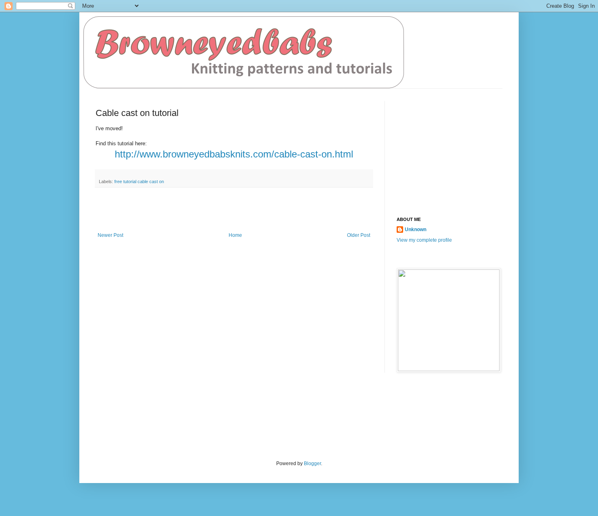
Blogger (312, 463)
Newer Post (110, 235)
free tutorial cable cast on (139, 181)
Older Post (358, 235)
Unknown (415, 229)
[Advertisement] (234, 210)
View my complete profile (424, 240)
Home (235, 235)
